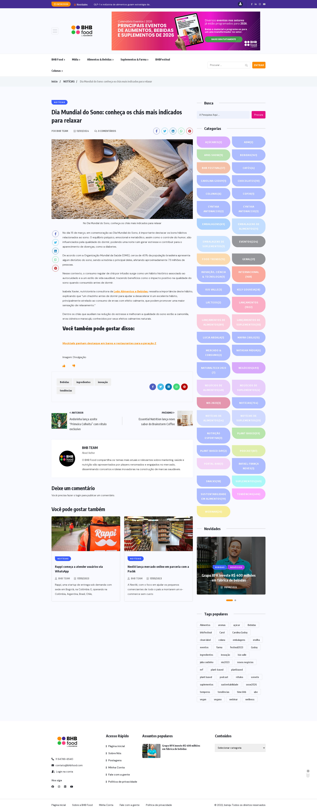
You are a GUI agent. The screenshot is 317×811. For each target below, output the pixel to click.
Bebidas (64, 382)
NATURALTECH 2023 (213, 370)
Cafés (249, 167)
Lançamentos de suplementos (248, 322)
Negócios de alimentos (213, 387)
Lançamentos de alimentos (213, 322)
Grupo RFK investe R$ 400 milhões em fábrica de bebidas (229, 577)
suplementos (206, 684)
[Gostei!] (64, 366)
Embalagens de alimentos (249, 226)
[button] (229, 600)
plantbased (237, 669)
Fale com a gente (119, 774)
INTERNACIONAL (248, 274)
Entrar (259, 65)
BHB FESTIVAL (213, 167)
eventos (204, 647)
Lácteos (213, 302)
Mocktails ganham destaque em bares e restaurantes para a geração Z (109, 343)
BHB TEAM (64, 578)
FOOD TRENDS (213, 259)
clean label (205, 639)
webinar (233, 699)
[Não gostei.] (73, 366)
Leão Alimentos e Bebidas (131, 291)
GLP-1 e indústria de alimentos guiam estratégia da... (122, 4)
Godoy (254, 647)
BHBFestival (162, 59)
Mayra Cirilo (249, 337)
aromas (222, 624)
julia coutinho (206, 662)
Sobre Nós (114, 753)
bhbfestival (206, 632)
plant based (206, 677)
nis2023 (225, 662)
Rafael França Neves (249, 466)
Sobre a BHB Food (82, 805)
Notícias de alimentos (213, 418)
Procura (258, 114)
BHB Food (57, 59)
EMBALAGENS (213, 224)
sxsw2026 (251, 684)
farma (219, 647)
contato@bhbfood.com (69, 765)
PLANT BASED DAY (213, 450)
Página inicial (116, 746)
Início (54, 81)
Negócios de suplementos (248, 387)
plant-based (217, 669)
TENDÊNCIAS (248, 494)
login (78, 495)
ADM (248, 142)
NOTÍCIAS (69, 81)
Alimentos (205, 624)
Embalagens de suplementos (213, 244)
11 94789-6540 (64, 759)
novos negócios (245, 662)
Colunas (56, 70)
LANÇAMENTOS (248, 305)
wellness (249, 699)
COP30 (248, 193)
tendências (66, 390)
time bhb (241, 691)
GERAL (248, 259)
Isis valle (242, 654)
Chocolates (249, 180)
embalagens (239, 639)
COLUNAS (213, 193)
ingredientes (83, 382)
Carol (222, 632)
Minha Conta (116, 767)
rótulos (239, 677)
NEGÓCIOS (249, 367)
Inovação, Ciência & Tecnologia (213, 274)
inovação (103, 382)
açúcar (236, 624)
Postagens (115, 760)
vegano (218, 699)
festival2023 (236, 647)
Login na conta (64, 771)
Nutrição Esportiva (213, 435)
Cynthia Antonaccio (214, 209)
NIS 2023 (213, 402)
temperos (205, 691)
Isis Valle (213, 289)
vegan (203, 699)
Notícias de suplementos (248, 418)
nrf (201, 669)
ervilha (256, 639)
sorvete (255, 677)
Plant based (248, 433)
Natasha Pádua (248, 350)
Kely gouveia (248, 289)
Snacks (213, 481)
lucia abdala (213, 337)
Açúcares (213, 142)
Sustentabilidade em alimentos (213, 496)
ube (256, 691)
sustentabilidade (229, 684)
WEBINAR (213, 511)
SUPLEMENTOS (249, 481)
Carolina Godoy (213, 180)
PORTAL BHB (213, 463)
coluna (221, 639)
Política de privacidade (122, 781)
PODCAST (248, 450)
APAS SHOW (213, 155)
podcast (224, 677)
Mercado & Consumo (213, 352)
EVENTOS (248, 241)
